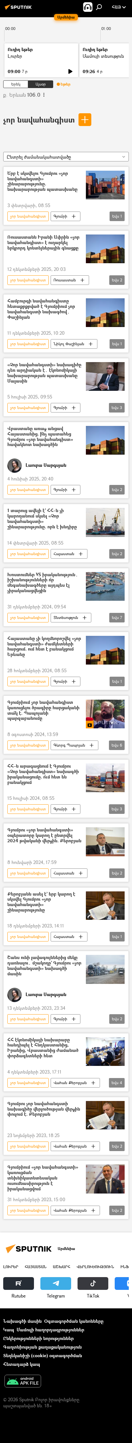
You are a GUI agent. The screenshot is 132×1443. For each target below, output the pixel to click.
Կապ (8, 1330)
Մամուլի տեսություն (103, 56)
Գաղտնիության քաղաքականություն (42, 1347)
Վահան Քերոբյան (70, 1082)
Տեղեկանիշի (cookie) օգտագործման (42, 1355)
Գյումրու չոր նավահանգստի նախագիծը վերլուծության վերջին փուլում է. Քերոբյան (43, 1109)
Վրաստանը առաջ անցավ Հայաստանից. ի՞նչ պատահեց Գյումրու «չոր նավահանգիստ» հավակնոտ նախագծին (40, 436)
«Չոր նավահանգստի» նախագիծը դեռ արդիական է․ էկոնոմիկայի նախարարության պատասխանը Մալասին (44, 372)
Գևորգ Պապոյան (69, 745)
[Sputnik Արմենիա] (19, 9)
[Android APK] (23, 1382)
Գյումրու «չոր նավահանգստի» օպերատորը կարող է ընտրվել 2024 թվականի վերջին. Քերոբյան (44, 835)
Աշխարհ (61, 1266)
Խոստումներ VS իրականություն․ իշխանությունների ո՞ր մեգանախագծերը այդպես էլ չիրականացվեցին (42, 582)
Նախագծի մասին (22, 1321)
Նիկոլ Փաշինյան (69, 343)
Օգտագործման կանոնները (73, 1321)
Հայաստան (64, 553)
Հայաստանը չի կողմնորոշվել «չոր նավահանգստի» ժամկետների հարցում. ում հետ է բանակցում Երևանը (44, 646)
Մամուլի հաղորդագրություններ (50, 1330)
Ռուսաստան (65, 280)
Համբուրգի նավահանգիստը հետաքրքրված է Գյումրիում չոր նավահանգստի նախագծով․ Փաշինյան (41, 309)
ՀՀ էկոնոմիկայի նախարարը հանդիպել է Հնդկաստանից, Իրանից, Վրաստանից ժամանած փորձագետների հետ (42, 1048)
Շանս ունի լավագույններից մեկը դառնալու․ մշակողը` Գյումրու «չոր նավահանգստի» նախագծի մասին (44, 965)
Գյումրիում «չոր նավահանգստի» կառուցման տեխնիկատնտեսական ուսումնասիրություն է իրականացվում (42, 1177)
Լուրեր (15, 56)
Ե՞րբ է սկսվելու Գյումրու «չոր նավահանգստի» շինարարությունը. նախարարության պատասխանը (42, 181)
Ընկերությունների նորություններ (38, 1338)
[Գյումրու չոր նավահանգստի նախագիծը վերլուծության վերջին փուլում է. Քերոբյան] (105, 1115)
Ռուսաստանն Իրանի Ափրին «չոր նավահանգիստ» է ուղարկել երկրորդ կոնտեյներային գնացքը (43, 242)
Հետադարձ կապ (21, 1364)
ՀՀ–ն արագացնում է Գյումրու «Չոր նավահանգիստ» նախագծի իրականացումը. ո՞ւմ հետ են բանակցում (43, 774)
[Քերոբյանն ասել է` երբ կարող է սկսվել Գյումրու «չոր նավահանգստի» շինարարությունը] (105, 905)
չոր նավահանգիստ (39, 119)
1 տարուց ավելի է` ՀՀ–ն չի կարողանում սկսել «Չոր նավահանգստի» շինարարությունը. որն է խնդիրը (42, 518)
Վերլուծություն (95, 1266)
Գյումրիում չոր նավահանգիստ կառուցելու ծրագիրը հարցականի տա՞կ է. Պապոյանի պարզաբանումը (43, 710)
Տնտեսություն (66, 617)
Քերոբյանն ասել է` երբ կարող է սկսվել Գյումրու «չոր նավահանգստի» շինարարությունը (41, 902)
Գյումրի (60, 216)
